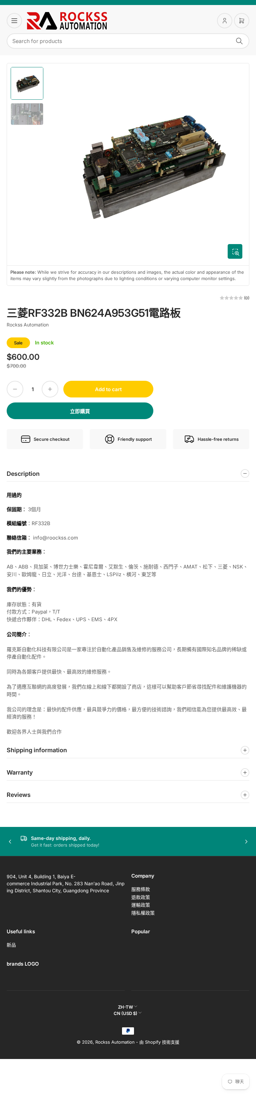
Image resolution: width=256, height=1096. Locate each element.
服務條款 (140, 889)
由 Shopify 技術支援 (159, 1042)
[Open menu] (14, 20)
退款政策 (140, 897)
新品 (11, 945)
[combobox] (128, 41)
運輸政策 (140, 905)
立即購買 (80, 411)
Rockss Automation (28, 324)
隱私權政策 (143, 913)
